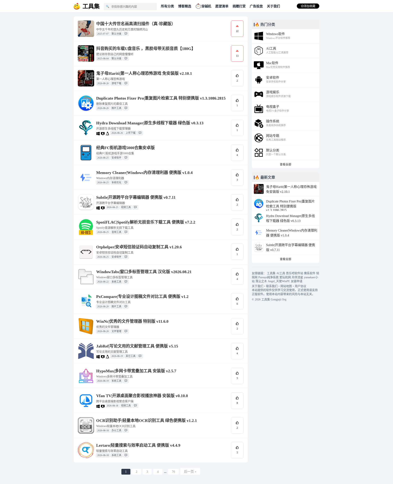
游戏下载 (116, 83)
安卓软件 (116, 157)
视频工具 (126, 207)
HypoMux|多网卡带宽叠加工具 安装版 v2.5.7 (136, 371)
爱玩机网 (285, 277)
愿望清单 (221, 6)
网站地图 (286, 286)
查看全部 (285, 164)
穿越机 (206, 6)
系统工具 (116, 281)
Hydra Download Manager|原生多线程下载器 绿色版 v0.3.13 (149, 123)
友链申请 (296, 281)
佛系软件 (309, 273)
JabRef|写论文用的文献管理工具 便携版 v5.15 (137, 346)
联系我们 (272, 286)
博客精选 (184, 6)
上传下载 (131, 133)
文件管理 (116, 331)
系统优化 (116, 182)
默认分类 (116, 33)
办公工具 (116, 430)
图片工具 (116, 108)
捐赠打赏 (239, 6)
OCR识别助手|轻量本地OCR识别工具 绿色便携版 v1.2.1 (146, 420)
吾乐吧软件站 (294, 273)
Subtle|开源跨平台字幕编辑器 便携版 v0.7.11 (136, 197)
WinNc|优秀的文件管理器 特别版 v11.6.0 (132, 321)
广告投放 (256, 6)
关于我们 (273, 6)
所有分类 (167, 6)
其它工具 (131, 356)
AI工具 (280, 273)
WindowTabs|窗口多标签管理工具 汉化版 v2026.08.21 (144, 271)
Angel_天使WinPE (279, 281)
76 (173, 471)
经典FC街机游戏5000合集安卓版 (125, 147)
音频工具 (116, 232)
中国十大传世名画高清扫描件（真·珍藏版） (135, 24)
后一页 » (190, 471)
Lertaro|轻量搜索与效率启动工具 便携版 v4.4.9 (138, 445)
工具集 (271, 273)
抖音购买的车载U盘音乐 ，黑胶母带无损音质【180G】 (145, 48)
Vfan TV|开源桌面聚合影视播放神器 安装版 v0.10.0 (142, 395)
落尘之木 (261, 281)
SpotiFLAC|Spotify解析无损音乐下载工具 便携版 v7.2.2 (145, 222)
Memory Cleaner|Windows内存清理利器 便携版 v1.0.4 (144, 172)
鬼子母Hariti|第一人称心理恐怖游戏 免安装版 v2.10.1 (144, 73)
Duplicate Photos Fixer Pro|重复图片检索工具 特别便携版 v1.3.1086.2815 (161, 98)
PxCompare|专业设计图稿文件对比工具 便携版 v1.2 (142, 296)
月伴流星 (297, 277)
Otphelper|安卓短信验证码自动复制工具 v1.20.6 (139, 247)
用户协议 (300, 286)
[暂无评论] (126, 34)
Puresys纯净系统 (268, 277)
